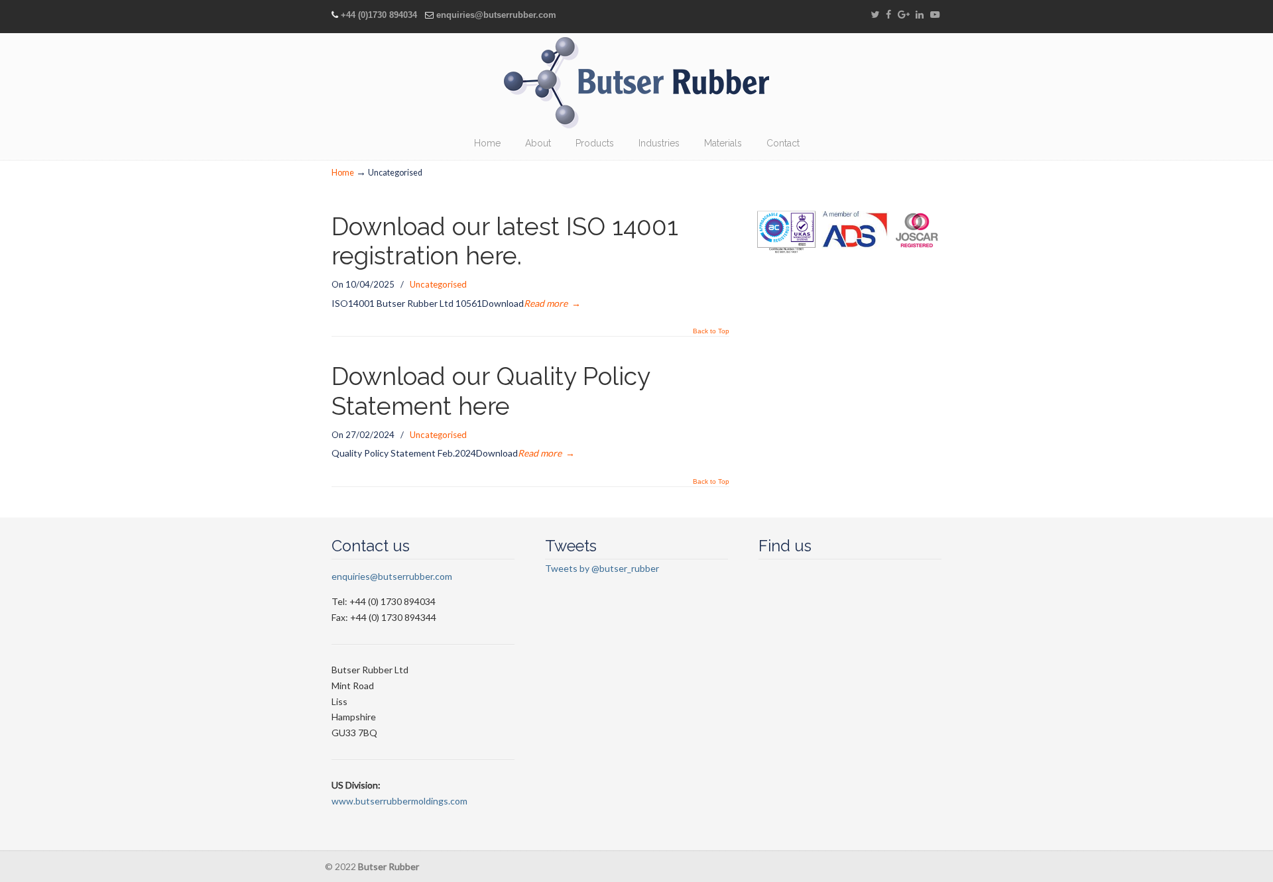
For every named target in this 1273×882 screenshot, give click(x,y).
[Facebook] (888, 15)
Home (343, 173)
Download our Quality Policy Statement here (491, 391)
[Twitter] (875, 15)
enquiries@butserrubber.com (496, 15)
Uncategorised (438, 284)
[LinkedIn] (920, 15)
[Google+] (904, 15)
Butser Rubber (636, 83)
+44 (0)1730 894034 (379, 15)
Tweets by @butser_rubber (602, 568)
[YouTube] (934, 15)
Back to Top (711, 331)
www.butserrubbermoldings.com (399, 800)
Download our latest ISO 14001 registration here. (505, 241)
